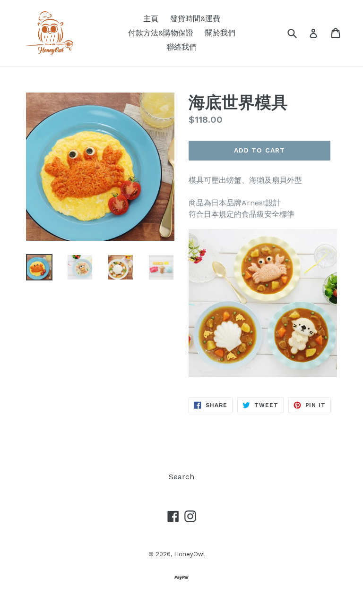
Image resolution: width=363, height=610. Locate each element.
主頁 (150, 18)
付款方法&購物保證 (160, 32)
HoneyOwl (189, 554)
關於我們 (220, 32)
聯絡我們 (181, 46)
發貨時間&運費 (195, 18)
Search (181, 476)
